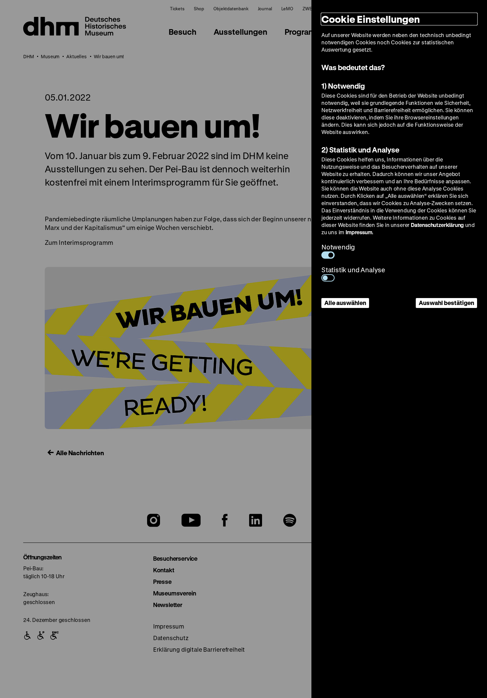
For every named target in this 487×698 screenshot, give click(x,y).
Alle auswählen (345, 302)
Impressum (359, 232)
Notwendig (338, 247)
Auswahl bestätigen (446, 302)
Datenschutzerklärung (437, 225)
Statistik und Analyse (353, 270)
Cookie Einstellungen (370, 19)
